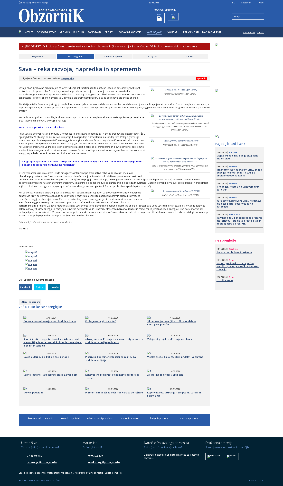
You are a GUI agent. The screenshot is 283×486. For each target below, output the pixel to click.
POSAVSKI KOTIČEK (130, 32)
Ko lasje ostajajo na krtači (100, 321)
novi (159, 14)
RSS (233, 2)
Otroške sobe (225, 280)
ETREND (260, 480)
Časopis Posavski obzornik (32, 472)
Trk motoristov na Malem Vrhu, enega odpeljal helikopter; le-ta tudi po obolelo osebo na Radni (239, 172)
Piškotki (118, 472)
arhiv (173, 14)
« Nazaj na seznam (30, 301)
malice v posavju (189, 418)
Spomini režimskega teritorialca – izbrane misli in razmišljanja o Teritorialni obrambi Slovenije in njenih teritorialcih (52, 342)
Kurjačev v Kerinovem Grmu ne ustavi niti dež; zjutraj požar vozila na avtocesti (239, 203)
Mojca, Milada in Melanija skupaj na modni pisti (237, 157)
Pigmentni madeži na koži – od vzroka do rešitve (114, 392)
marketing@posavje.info (104, 462)
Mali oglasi (151, 56)
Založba (109, 472)
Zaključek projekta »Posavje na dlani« (169, 339)
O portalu (80, 472)
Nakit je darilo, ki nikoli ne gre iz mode (46, 356)
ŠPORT (109, 32)
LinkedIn (54, 287)
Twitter (261, 2)
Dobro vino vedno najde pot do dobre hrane (49, 321)
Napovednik (249, 32)
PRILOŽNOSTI (191, 32)
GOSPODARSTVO (46, 32)
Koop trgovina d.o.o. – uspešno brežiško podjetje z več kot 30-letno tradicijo (238, 266)
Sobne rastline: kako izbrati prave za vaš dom (50, 374)
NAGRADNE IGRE (211, 32)
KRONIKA (65, 32)
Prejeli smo (37, 56)
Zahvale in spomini (113, 56)
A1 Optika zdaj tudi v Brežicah (165, 374)
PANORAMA (95, 32)
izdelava (252, 480)
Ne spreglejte (75, 56)
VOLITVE (172, 32)
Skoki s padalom (33, 392)
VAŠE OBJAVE (154, 32)
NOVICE (29, 32)
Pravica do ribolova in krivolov (234, 252)
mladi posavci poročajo (99, 418)
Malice (189, 56)
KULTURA (79, 32)
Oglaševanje (67, 472)
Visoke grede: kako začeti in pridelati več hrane (175, 356)
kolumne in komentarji (40, 418)
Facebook (246, 2)
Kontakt (260, 32)
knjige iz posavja (159, 418)
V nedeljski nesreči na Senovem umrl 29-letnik (238, 188)
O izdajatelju (53, 472)
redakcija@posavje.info (42, 462)
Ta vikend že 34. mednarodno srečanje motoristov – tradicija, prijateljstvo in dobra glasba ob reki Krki (239, 220)
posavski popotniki (70, 418)
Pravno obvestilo (94, 472)
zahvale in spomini (129, 418)
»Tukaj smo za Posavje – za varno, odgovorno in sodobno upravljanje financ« (114, 340)
